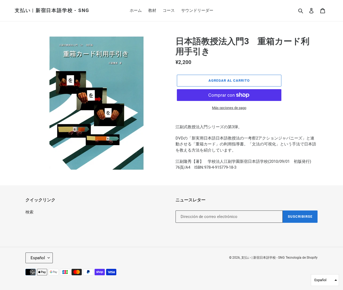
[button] (325, 280)
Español (38, 257)
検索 (29, 212)
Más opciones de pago (229, 108)
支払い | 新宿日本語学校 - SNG (52, 10)
